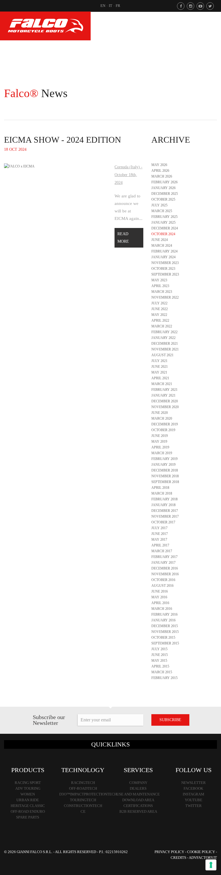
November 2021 (165, 349)
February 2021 (164, 390)
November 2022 (165, 297)
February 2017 (164, 557)
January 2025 (163, 222)
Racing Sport (28, 782)
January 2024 (163, 257)
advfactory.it (203, 857)
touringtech (83, 800)
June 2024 (159, 240)
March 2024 (161, 246)
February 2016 (164, 614)
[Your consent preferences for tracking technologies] (210, 864)
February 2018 (164, 499)
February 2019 (164, 459)
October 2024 (163, 234)
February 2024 (164, 251)
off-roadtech (83, 788)
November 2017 (165, 516)
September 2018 (165, 482)
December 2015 (164, 626)
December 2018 (164, 470)
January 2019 (163, 465)
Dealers (138, 788)
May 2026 (159, 165)
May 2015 (159, 661)
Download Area (138, 800)
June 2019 (159, 436)
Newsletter (193, 782)
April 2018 (160, 488)
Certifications (138, 806)
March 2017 (161, 551)
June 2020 (159, 413)
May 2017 (159, 540)
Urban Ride (27, 800)
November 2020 (165, 407)
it (110, 5)
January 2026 (163, 188)
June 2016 (159, 591)
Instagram (193, 794)
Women (27, 794)
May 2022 (159, 315)
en (102, 5)
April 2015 (160, 666)
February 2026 (164, 182)
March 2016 (161, 609)
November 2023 (165, 263)
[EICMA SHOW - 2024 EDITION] (19, 166)
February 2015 (164, 678)
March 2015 (161, 672)
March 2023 (161, 292)
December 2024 (164, 228)
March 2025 (161, 211)
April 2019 (160, 447)
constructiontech (83, 806)
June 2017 (159, 534)
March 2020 (161, 418)
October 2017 (163, 522)
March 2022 (161, 326)
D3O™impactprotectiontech (88, 794)
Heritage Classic (28, 806)
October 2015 (163, 637)
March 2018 (161, 493)
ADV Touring (27, 788)
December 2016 (164, 568)
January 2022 (163, 338)
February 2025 (164, 217)
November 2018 (165, 476)
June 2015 (159, 655)
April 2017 (160, 545)
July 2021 (159, 361)
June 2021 (159, 367)
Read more (123, 238)
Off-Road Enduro (28, 811)
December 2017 (164, 511)
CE (83, 811)
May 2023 (159, 280)
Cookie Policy (201, 852)
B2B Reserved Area (138, 811)
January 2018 (163, 505)
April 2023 (160, 286)
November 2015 (165, 632)
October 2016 (163, 580)
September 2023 (165, 274)
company (138, 782)
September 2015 (165, 643)
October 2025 (163, 199)
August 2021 (162, 355)
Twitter (193, 806)
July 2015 (159, 649)
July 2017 (159, 528)
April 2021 (160, 378)
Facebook (193, 788)
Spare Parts (27, 817)
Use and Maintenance (138, 794)
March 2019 (161, 453)
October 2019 (163, 430)
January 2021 (163, 395)
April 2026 (160, 171)
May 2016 (159, 597)
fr (118, 5)
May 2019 (159, 442)
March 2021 (161, 384)
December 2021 (164, 344)
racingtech (83, 782)
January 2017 (163, 563)
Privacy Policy (169, 852)
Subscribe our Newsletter (49, 720)
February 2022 (164, 332)
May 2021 (159, 372)
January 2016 (163, 620)
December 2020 (164, 401)
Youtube (193, 800)
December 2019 (164, 424)
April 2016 (160, 603)
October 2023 (163, 269)
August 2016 (162, 586)
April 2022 (160, 320)
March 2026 (161, 176)
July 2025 (159, 205)
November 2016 (165, 574)
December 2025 (164, 194)
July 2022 (159, 303)
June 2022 (159, 309)
